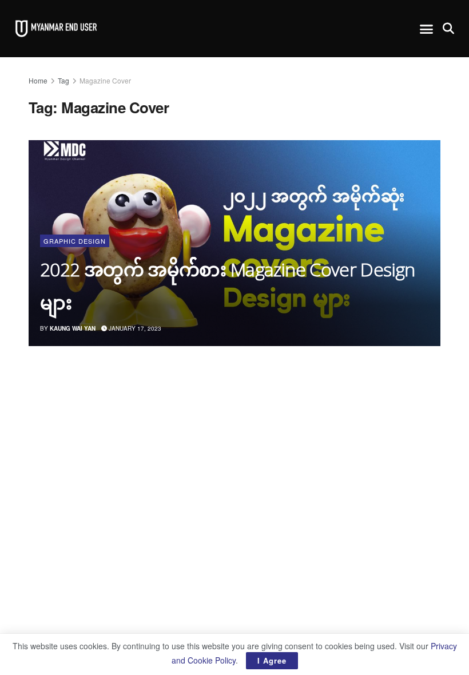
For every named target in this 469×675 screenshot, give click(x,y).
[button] (427, 28)
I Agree (272, 660)
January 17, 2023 (134, 328)
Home (38, 80)
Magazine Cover (105, 80)
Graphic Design (74, 240)
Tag (63, 80)
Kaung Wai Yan (73, 328)
